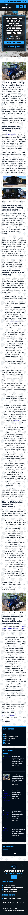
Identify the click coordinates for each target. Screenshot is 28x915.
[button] (4, 853)
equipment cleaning (11, 134)
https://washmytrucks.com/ (8, 723)
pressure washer (14, 321)
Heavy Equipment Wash (15, 38)
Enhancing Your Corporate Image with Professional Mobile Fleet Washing (17, 814)
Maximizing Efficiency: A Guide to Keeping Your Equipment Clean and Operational (18, 760)
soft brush (16, 420)
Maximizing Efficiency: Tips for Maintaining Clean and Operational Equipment (18, 778)
